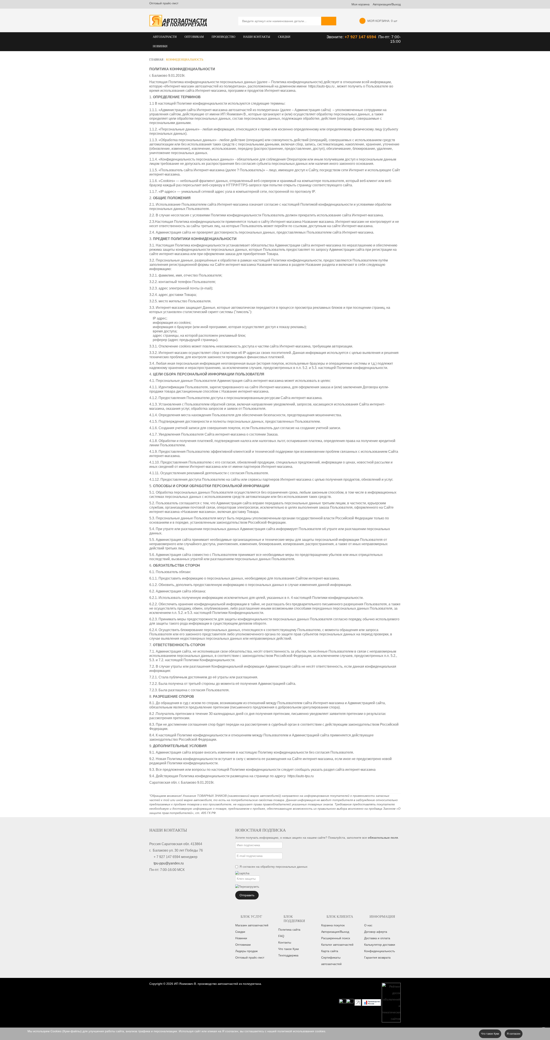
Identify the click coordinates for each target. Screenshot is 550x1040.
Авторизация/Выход (387, 4)
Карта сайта (329, 951)
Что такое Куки (288, 949)
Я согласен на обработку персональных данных (273, 866)
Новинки (241, 938)
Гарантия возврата (377, 957)
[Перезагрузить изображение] (247, 886)
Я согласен (513, 1033)
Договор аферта (375, 931)
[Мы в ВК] (350, 1002)
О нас (368, 925)
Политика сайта (289, 929)
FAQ (281, 936)
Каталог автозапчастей (337, 944)
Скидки (240, 931)
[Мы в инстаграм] (342, 1002)
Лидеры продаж (246, 951)
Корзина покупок (333, 925)
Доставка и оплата (377, 938)
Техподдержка (288, 955)
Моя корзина (360, 4)
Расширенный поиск (335, 938)
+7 (347, 37)
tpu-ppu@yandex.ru (169, 863)
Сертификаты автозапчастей (331, 961)
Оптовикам (243, 944)
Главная (156, 59)
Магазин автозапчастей (251, 925)
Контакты (284, 942)
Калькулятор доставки (379, 944)
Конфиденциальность (379, 951)
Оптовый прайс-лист (163, 3)
